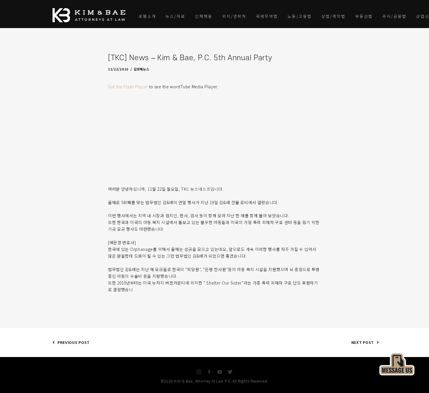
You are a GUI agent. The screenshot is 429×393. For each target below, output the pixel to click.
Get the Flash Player (128, 86)
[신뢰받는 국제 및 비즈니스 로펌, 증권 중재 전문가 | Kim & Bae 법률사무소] (90, 15)
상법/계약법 (333, 16)
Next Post (362, 342)
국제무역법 (267, 16)
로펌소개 (147, 16)
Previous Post (73, 342)
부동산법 (364, 16)
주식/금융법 (394, 16)
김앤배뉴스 (141, 69)
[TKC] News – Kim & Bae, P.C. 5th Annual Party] (396, 363)
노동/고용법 (299, 16)
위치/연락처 (234, 16)
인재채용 (203, 16)
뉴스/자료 (175, 16)
